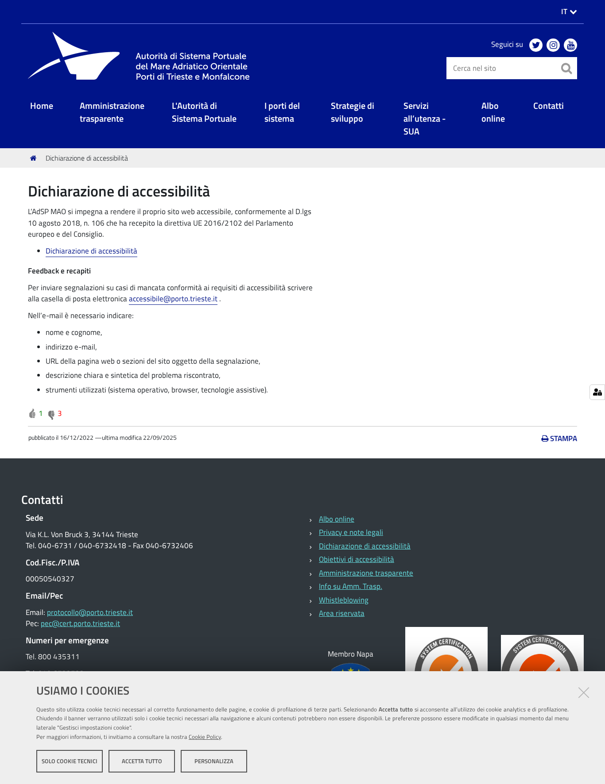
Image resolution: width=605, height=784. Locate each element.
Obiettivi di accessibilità (356, 559)
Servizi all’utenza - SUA (424, 119)
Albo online (493, 112)
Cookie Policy (205, 736)
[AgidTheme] (143, 56)
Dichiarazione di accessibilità (91, 251)
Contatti (548, 106)
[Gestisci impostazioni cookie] (597, 392)
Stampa (563, 438)
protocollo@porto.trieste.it (90, 612)
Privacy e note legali (351, 532)
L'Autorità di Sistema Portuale (204, 112)
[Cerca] (566, 68)
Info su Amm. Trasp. (350, 586)
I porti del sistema (282, 112)
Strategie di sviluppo (352, 112)
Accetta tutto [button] (142, 761)
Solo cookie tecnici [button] (69, 761)
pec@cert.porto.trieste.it (80, 623)
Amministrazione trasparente (112, 112)
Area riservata (342, 613)
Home (41, 106)
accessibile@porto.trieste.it (173, 298)
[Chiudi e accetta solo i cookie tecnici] (584, 692)
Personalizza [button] (213, 761)
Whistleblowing (343, 600)
